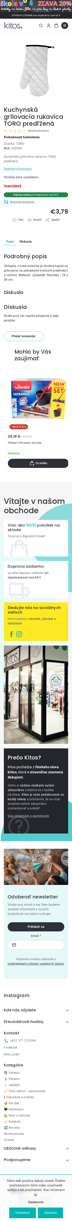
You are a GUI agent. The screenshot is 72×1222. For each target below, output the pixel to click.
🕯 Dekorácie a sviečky (19, 1097)
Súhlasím (50, 1212)
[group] (38, 419)
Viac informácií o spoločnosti (28, 816)
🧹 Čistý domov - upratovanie (25, 1091)
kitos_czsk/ (12, 1054)
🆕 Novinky (12, 1127)
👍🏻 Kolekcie (12, 1121)
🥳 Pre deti (11, 1103)
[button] (38, 463)
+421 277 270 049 (23, 1040)
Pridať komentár (24, 336)
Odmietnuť (22, 1212)
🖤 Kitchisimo (14, 1109)
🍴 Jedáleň (12, 1085)
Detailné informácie (17, 169)
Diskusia (26, 241)
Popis (10, 241)
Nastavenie (36, 1202)
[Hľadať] (41, 25)
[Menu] (64, 25)
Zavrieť (25, 224)
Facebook (11, 1047)
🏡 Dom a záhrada (17, 1115)
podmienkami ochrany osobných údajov (36, 963)
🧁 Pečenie (12, 1079)
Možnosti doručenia (22, 201)
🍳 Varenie (11, 1073)
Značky (9, 1140)
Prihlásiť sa (36, 926)
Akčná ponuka (14, 1134)
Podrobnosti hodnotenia (22, 137)
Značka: (14, 143)
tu (35, 1194)
